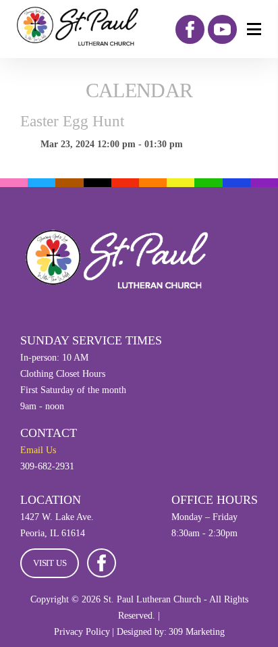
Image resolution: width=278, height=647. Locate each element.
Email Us (38, 450)
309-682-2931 (47, 466)
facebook (189, 29)
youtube (222, 29)
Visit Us (49, 563)
